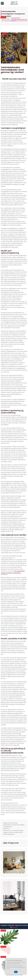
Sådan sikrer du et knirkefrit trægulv (13, 830)
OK (16, 971)
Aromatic (15, 927)
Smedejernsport (7, 827)
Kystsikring (6, 828)
